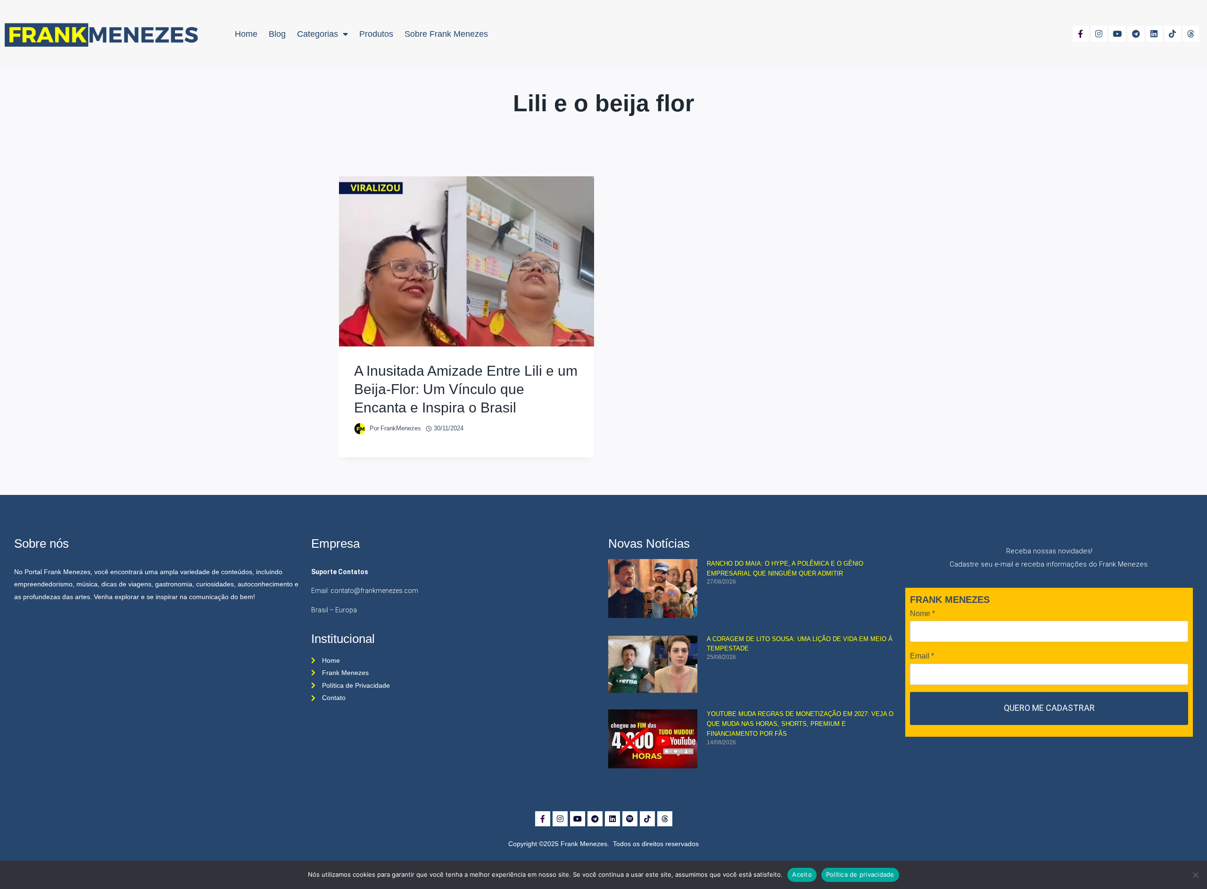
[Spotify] (629, 818)
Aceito (802, 874)
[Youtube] (1117, 34)
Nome (922, 613)
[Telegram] (1136, 34)
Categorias (317, 34)
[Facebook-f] (1081, 34)
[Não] (1195, 875)
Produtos (376, 34)
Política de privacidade (860, 874)
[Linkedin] (1154, 34)
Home (246, 34)
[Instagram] (1099, 34)
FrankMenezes (400, 428)
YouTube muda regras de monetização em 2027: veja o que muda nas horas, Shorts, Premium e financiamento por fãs (800, 723)
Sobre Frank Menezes (446, 34)
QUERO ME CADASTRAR (1049, 708)
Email (922, 656)
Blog (277, 34)
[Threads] (1191, 34)
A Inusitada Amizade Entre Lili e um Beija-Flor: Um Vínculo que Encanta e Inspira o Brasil (466, 389)
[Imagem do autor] (360, 429)
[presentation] (466, 261)
